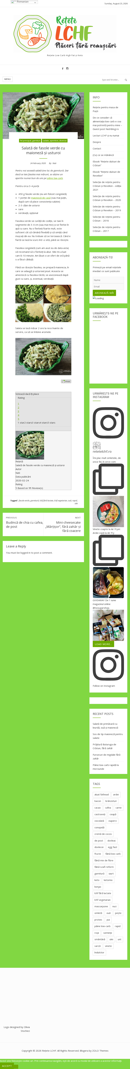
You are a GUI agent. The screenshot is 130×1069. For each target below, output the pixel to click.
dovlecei (99, 847)
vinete (108, 945)
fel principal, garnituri (30, 140)
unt (119, 939)
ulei (76, 503)
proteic (98, 919)
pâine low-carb (55, 178)
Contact (97, 148)
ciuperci (112, 820)
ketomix (108, 880)
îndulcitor (99, 952)
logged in (25, 552)
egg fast (112, 847)
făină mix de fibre (103, 860)
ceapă (113, 814)
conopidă (99, 827)
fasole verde (24, 500)
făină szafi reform (104, 866)
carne (119, 807)
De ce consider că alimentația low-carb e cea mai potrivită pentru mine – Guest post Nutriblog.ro (107, 123)
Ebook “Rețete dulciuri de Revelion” (106, 173)
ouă (69, 500)
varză (97, 945)
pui (108, 919)
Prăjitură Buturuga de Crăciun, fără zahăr (104, 746)
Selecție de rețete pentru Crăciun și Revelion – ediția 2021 (107, 185)
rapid (74, 500)
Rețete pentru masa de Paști (105, 109)
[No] (16, 1067)
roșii (96, 932)
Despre (97, 142)
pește (118, 913)
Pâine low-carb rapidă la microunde (106, 766)
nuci (114, 906)
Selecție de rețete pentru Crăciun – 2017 (106, 228)
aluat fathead (101, 794)
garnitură (34, 500)
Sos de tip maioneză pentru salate (108, 735)
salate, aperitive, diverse (55, 140)
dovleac (111, 840)
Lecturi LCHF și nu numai (106, 135)
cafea (108, 807)
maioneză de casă (41, 197)
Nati (54, 163)
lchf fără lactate (46, 500)
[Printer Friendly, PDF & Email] (66, 381)
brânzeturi (111, 801)
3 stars (36, 422)
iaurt (111, 873)
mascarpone (101, 906)
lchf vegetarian (60, 500)
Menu (7, 79)
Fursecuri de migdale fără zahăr (106, 756)
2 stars (28, 422)
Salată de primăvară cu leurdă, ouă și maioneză (105, 725)
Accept (7, 1065)
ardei (116, 794)
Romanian (22, 1)
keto (96, 880)
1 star (21, 422)
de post (98, 840)
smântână (99, 939)
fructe (97, 853)
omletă (98, 913)
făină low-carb (113, 853)
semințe (107, 932)
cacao (97, 807)
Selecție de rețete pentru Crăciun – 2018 (106, 218)
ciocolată (99, 820)
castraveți (99, 814)
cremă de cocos (103, 833)
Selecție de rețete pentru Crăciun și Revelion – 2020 (107, 198)
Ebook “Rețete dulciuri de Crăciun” (106, 163)
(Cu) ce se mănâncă (103, 155)
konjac (97, 886)
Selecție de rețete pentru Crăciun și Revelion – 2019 (107, 208)
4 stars (44, 422)
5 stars (51, 422)
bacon (97, 801)
